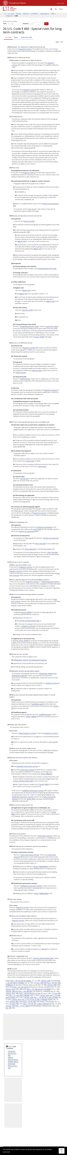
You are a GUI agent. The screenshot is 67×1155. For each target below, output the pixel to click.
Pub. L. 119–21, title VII (22, 1006)
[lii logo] (9, 8)
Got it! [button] (61, 1151)
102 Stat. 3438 (51, 985)
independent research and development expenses (30, 660)
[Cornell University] (5, 2)
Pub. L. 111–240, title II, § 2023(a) (19, 995)
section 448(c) (44, 784)
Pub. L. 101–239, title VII (21, 987)
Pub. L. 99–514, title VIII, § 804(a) (21, 981)
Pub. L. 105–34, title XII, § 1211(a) (29, 993)
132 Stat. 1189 (10, 1006)
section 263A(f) (26, 612)
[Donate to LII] (51, 9)
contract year (30, 461)
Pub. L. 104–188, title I (25, 991)
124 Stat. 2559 (44, 995)
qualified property (38, 704)
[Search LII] (56, 9)
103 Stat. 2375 (10, 989)
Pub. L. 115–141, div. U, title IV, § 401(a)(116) (37, 1004)
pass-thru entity (29, 221)
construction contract (27, 770)
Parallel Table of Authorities (13, 1063)
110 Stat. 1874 (10, 993)
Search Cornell (60, 3)
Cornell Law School (17, 2)
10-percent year (36, 370)
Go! (46, 24)
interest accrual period (44, 527)
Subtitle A (26, 14)
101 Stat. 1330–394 (40, 983)
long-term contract (25, 49)
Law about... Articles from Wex (12, 1053)
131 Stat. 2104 (14, 1004)
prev (57, 42)
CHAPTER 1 (34, 14)
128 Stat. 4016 (16, 1000)
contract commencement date (29, 621)
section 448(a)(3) (46, 774)
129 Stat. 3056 (14, 1002)
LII (5, 14)
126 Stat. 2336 (28, 997)
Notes (16, 37)
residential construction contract (27, 766)
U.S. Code (11, 14)
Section (25, 24)
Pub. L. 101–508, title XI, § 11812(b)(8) (39, 989)
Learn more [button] (6, 1152)
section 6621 (37, 529)
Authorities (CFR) (26, 37)
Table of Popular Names (13, 1059)
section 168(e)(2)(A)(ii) (40, 866)
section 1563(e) (39, 337)
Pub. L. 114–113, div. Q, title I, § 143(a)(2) (34, 1000)
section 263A (31, 799)
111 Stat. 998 (56, 993)
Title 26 (18, 14)
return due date (40, 544)
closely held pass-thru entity (47, 268)
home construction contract (30, 855)
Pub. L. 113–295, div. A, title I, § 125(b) (46, 997)
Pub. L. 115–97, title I (29, 1002)
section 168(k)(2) (31, 717)
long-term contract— (51, 733)
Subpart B (9, 16)
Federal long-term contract (50, 582)
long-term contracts (50, 390)
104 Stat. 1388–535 (12, 991)
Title (4, 24)
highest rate (21, 241)
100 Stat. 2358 (45, 981)
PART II (53, 14)
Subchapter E (44, 14)
